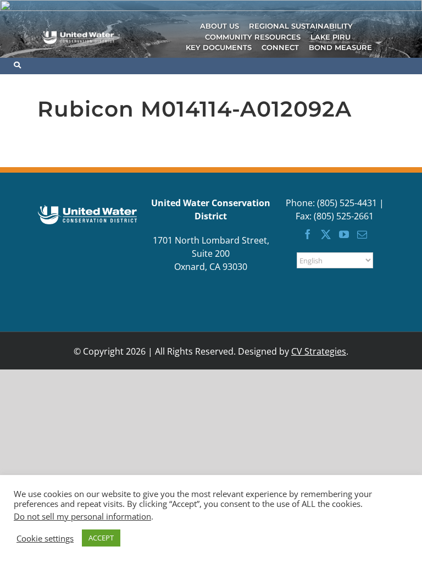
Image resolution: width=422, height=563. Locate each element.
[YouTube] (344, 234)
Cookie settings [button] (45, 538)
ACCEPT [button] (101, 538)
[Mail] (362, 234)
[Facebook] (308, 234)
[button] (22, 64)
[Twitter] (326, 234)
